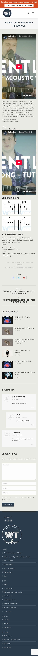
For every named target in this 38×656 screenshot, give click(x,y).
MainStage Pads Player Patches (13, 592)
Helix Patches (8, 596)
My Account (7, 636)
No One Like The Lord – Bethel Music (25, 373)
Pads (5, 584)
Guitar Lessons (8, 564)
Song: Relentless (28, 267)
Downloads (7, 643)
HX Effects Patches (9, 600)
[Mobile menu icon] (33, 13)
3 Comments (19, 264)
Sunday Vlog (7, 572)
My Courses (7, 647)
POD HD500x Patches (10, 607)
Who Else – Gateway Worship (24, 328)
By (22, 262)
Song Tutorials (8, 560)
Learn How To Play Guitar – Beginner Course (17, 557)
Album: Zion (11, 267)
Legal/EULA (7, 627)
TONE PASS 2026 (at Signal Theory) (19, 5)
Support (6, 623)
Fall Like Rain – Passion (22, 317)
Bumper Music (8, 588)
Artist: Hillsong (19, 267)
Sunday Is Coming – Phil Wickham (22, 351)
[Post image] (7, 320)
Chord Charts (8, 611)
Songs (12, 262)
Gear (5, 576)
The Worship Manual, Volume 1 (13, 553)
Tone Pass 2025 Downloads (12, 639)
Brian (18, 415)
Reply (32, 407)
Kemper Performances (10, 603)
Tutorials (16, 262)
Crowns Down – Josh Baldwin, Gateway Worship (25, 340)
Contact (6, 619)
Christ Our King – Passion (23, 361)
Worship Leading (9, 568)
